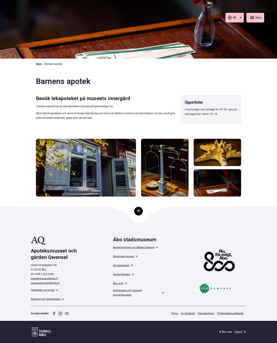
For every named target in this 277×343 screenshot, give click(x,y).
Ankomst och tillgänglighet (45, 299)
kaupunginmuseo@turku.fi (45, 283)
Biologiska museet (123, 256)
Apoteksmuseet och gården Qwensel (134, 247)
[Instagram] (60, 313)
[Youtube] (67, 313)
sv (234, 17)
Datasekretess (206, 313)
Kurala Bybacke (121, 274)
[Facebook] (54, 313)
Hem (39, 63)
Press (174, 313)
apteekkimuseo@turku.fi (44, 278)
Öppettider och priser (43, 290)
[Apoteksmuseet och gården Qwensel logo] (56, 240)
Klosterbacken (121, 265)
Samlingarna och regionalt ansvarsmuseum (127, 292)
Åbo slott (118, 283)
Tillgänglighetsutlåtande (230, 313)
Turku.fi (238, 331)
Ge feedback (188, 313)
